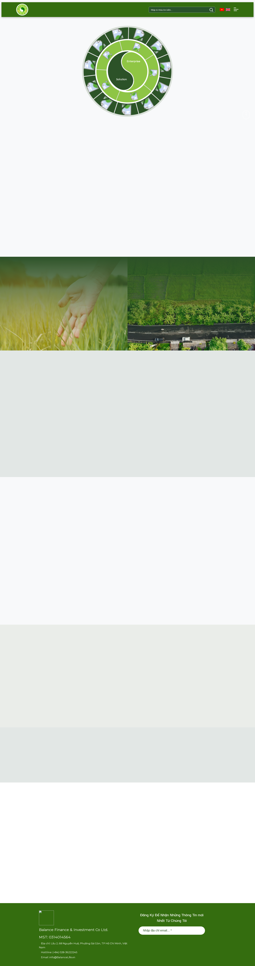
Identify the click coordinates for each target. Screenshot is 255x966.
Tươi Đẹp (136, 503)
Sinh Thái (95, 503)
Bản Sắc (157, 503)
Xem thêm (209, 770)
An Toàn (116, 503)
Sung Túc (177, 503)
